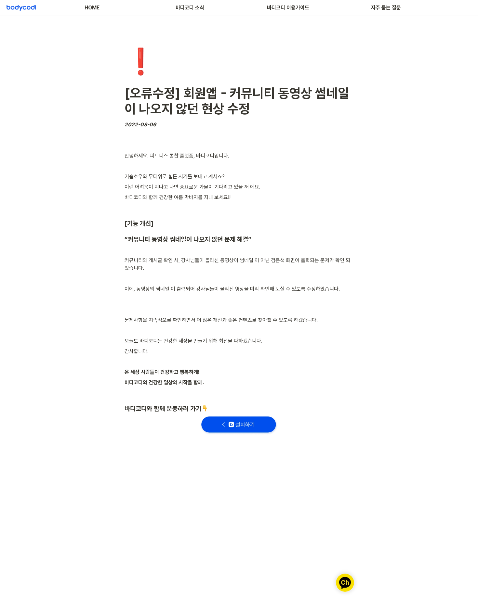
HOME (92, 8)
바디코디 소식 (190, 8)
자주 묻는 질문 (386, 8)
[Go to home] (21, 8)
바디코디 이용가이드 (288, 8)
